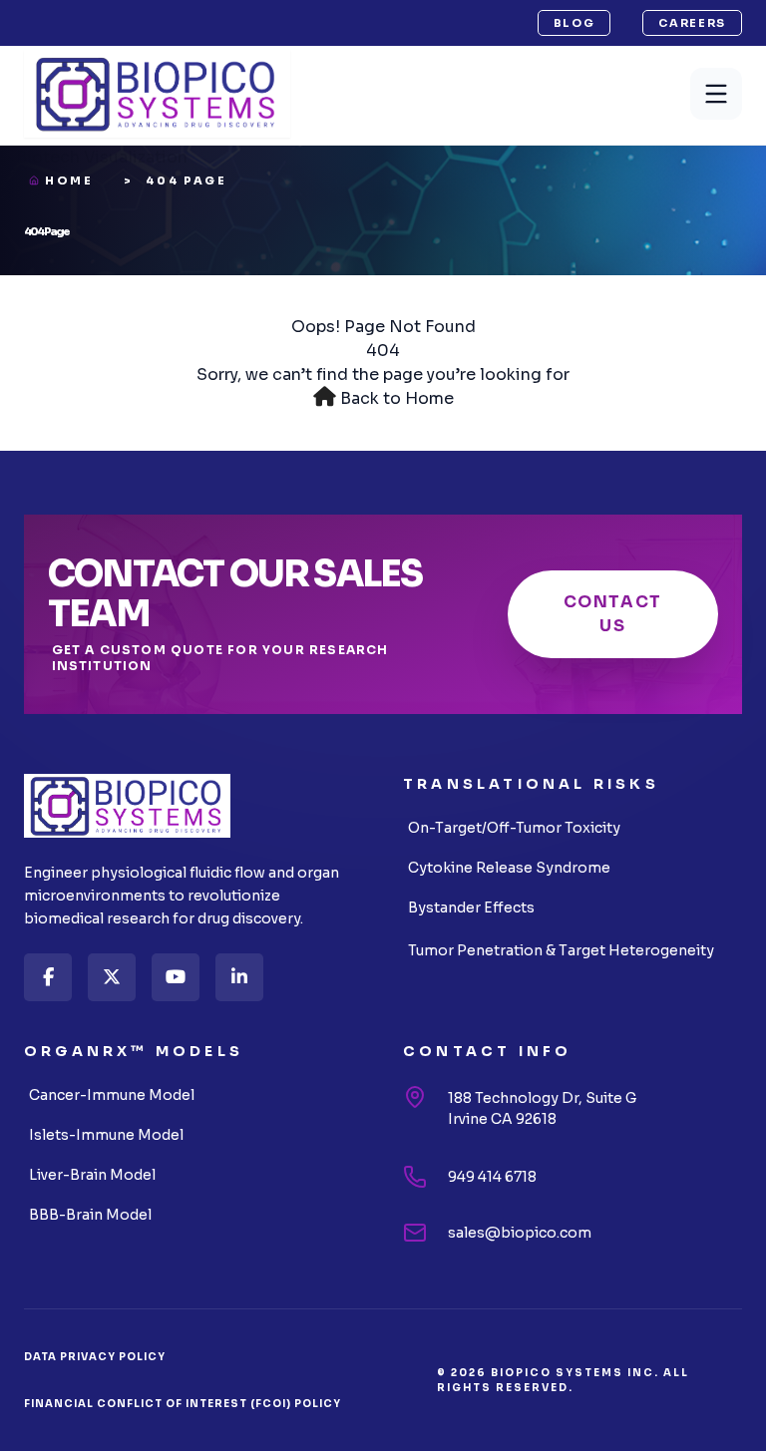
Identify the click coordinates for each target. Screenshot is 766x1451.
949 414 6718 (492, 1177)
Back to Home (397, 398)
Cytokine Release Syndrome (509, 868)
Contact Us (613, 613)
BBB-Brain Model (90, 1215)
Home (69, 180)
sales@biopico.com (519, 1233)
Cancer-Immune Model (111, 1095)
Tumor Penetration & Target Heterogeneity (561, 950)
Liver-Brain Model (92, 1175)
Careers (692, 23)
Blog (574, 23)
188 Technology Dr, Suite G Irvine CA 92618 (542, 1108)
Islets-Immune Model (106, 1135)
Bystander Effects (471, 907)
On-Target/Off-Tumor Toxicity (514, 828)
